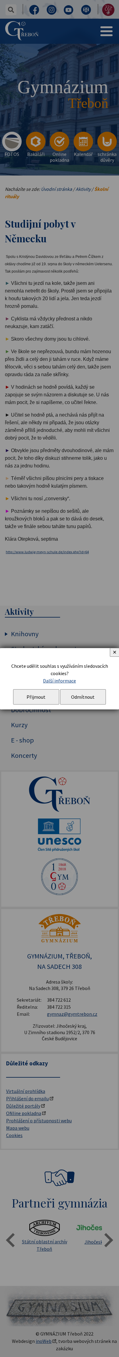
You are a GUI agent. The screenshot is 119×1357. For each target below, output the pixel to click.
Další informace (59, 681)
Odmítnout (83, 697)
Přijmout (36, 697)
